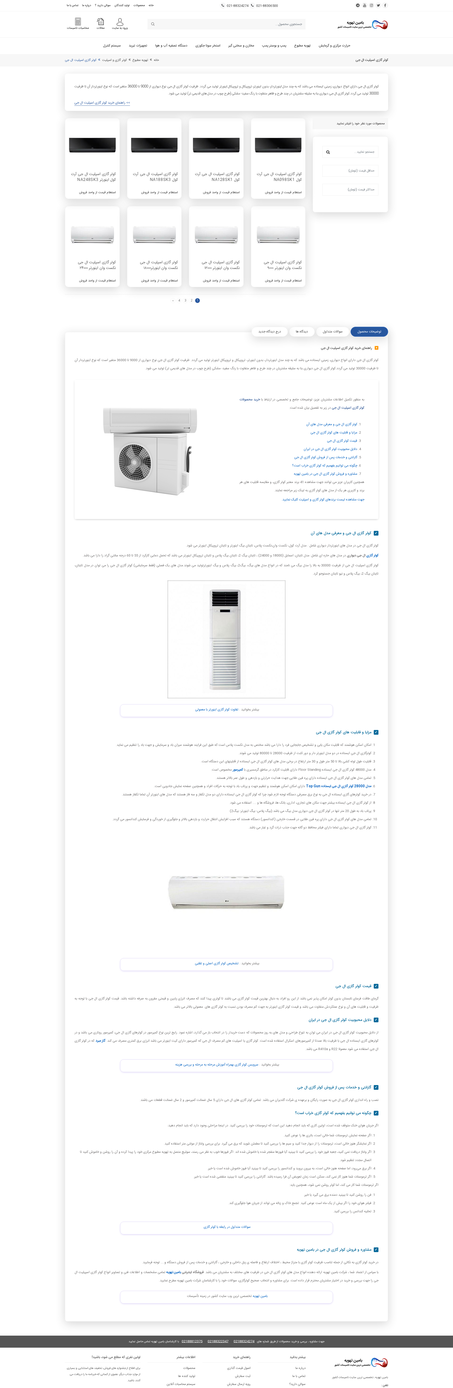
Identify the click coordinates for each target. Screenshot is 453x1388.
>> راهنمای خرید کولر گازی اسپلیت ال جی (102, 103)
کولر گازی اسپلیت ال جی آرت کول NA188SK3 (155, 177)
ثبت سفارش (243, 1376)
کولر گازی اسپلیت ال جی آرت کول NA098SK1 (279, 177)
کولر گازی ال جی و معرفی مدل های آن (331, 424)
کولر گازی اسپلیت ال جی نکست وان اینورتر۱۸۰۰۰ (159, 265)
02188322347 (218, 1341)
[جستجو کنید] (152, 24)
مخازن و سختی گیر (241, 46)
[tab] (369, 332)
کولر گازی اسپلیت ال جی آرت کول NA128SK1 (217, 177)
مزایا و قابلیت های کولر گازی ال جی (333, 433)
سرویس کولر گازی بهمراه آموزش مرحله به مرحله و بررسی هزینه (216, 1065)
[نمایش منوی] (120, 22)
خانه (151, 5)
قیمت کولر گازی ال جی (342, 441)
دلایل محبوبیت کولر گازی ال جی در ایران (330, 449)
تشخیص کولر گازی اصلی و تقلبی (217, 963)
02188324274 (244, 1341)
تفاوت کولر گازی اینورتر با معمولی (216, 710)
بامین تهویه (260, 1296)
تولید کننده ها (187, 1376)
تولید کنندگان (122, 5)
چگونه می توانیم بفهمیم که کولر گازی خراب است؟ (324, 466)
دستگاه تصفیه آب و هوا (171, 46)
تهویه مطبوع (302, 46)
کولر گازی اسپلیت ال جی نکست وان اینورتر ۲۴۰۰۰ (97, 265)
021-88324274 (237, 6)
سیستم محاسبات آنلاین (181, 1384)
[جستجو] (328, 152)
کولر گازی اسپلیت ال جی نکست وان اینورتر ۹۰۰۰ (283, 265)
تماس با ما (72, 5)
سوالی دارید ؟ (103, 5)
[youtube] (365, 5)
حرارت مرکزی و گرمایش (334, 46)
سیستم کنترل (112, 46)
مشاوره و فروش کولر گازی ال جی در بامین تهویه (325, 474)
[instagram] (371, 5)
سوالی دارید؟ (297, 1384)
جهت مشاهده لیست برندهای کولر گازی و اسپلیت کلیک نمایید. (322, 500)
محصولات (139, 5)
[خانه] (362, 24)
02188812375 (192, 1341)
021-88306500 (267, 6)
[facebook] (385, 5)
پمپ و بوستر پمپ (274, 46)
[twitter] (378, 5)
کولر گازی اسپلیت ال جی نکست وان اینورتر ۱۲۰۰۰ (221, 265)
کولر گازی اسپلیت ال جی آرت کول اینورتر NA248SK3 (93, 177)
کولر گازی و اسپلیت (114, 60)
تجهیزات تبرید (138, 46)
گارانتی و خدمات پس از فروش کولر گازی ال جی (325, 457)
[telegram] (358, 5)
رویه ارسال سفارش (239, 1384)
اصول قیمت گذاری (239, 1368)
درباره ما (86, 5)
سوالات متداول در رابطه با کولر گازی (227, 1227)
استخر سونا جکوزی (207, 46)
